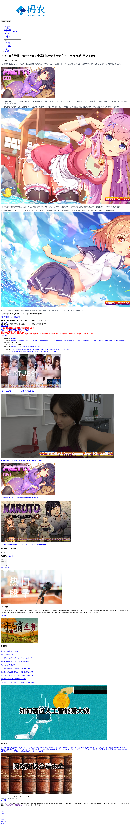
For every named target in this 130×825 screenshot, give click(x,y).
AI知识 (6, 28)
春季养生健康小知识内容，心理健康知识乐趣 (15, 661)
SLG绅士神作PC (88, 340)
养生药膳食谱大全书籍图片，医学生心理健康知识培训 (18, 682)
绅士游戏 (80, 340)
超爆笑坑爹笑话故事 (7, 654)
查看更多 (5, 615)
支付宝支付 (4, 326)
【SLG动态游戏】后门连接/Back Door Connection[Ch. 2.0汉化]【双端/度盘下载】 (21, 460)
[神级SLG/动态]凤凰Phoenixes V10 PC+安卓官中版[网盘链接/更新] (17, 391)
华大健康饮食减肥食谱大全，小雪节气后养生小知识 (17, 672)
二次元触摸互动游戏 (119, 340)
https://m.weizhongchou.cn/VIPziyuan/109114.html (25, 346)
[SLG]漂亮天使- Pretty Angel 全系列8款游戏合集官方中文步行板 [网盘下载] (20, 497)
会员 (7, 42)
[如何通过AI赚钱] (54, 740)
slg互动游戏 (15, 340)
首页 (5, 24)
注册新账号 (7, 567)
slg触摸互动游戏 (32, 340)
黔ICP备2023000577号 (11, 798)
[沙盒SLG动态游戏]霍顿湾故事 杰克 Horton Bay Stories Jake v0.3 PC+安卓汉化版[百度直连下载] (39, 349)
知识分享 (7, 26)
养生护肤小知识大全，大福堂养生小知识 (13, 679)
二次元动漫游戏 (108, 340)
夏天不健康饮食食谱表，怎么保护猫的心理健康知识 (17, 675)
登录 (9, 44)
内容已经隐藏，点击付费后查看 (11, 317)
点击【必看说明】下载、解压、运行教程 (15, 330)
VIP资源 (6, 33)
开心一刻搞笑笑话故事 (8, 665)
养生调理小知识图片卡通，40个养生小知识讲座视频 (17, 658)
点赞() (4, 335)
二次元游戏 (7, 30)
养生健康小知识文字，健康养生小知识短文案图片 (16, 668)
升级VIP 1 (4, 322)
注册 (9, 46)
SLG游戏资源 (23, 340)
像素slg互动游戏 (98, 340)
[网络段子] (31, 603)
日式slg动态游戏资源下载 (69, 340)
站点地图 (3, 800)
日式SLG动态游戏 (55, 340)
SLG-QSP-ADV (12, 31)
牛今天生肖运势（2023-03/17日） (11, 651)
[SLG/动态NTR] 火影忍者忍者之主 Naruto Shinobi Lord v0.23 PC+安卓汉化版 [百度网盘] (23, 544)
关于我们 (7, 37)
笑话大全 (7, 35)
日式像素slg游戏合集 (43, 340)
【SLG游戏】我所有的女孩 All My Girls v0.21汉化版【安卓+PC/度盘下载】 (33, 351)
